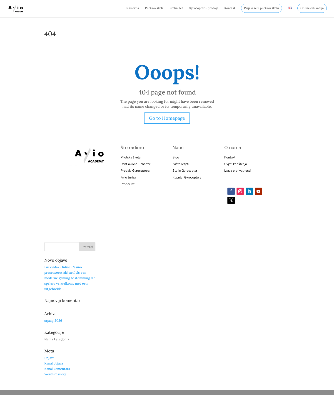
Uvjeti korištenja (235, 164)
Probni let (176, 8)
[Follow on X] (231, 200)
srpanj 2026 (53, 321)
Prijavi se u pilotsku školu (261, 8)
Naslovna (132, 8)
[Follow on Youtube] (258, 191)
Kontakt (229, 8)
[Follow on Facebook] (231, 191)
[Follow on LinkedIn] (249, 191)
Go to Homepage (167, 118)
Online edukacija (312, 8)
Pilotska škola (154, 8)
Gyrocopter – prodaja (203, 8)
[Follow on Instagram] (240, 191)
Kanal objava (53, 363)
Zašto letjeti (180, 164)
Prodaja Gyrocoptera (135, 170)
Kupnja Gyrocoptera (186, 177)
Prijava (49, 358)
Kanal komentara (57, 369)
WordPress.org (55, 374)
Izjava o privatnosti (237, 170)
